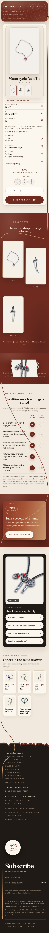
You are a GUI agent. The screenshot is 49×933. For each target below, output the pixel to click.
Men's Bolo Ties (13, 775)
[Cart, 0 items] (43, 6)
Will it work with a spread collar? (21, 625)
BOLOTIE (15, 6)
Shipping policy (31, 812)
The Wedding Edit (14, 772)
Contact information (16, 819)
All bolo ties (19, 11)
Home (6, 11)
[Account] (37, 6)
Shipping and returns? (17, 641)
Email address (12, 877)
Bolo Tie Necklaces (13, 15)
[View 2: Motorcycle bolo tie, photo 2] (20, 90)
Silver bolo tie (13, 766)
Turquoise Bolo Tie (15, 763)
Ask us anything (12, 163)
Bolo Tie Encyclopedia (16, 791)
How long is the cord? (17, 617)
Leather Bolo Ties (14, 782)
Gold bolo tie (12, 769)
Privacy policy (27, 809)
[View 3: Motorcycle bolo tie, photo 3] (28, 90)
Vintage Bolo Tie (13, 759)
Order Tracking (13, 804)
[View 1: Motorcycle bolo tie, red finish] (13, 90)
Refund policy (12, 812)
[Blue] (25, 182)
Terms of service (14, 815)
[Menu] (5, 6)
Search (8, 800)
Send (43, 883)
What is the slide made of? (19, 633)
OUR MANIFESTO (30, 796)
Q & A (28, 800)
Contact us (11, 809)
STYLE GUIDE (11, 796)
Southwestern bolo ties (18, 756)
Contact (19, 800)
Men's (34, 342)
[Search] (31, 6)
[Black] (31, 182)
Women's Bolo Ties (14, 779)
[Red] (18, 182)
